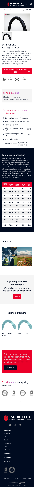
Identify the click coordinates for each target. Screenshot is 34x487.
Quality (6, 440)
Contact (17, 297)
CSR (5, 446)
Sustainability (8, 443)
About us (7, 433)
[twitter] (15, 425)
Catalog (9, 368)
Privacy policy (16, 478)
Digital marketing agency (14, 485)
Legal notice (6, 478)
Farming (21, 10)
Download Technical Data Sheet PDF (15, 71)
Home (6, 10)
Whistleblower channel (11, 450)
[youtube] (20, 425)
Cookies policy (27, 478)
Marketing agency (13, 482)
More (6, 462)
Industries (13, 10)
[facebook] (5, 425)
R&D (5, 436)
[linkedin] (10, 425)
